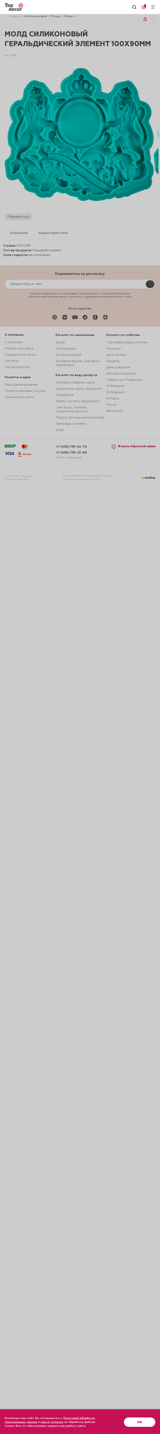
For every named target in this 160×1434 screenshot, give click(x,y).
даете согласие (52, 1422)
